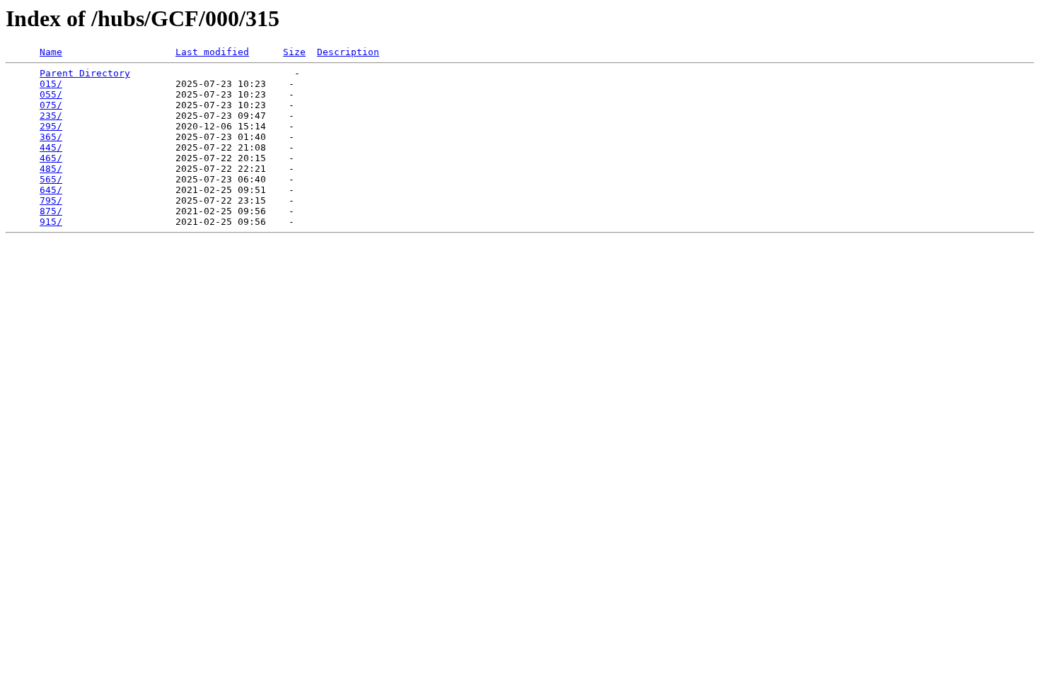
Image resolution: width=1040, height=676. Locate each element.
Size (294, 52)
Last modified (212, 52)
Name (51, 52)
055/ (51, 94)
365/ (51, 137)
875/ (51, 211)
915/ (51, 221)
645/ (51, 190)
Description (348, 52)
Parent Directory (85, 73)
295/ (51, 126)
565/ (51, 179)
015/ (51, 83)
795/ (51, 200)
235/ (51, 115)
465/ (51, 158)
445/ (51, 147)
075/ (51, 105)
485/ (51, 168)
